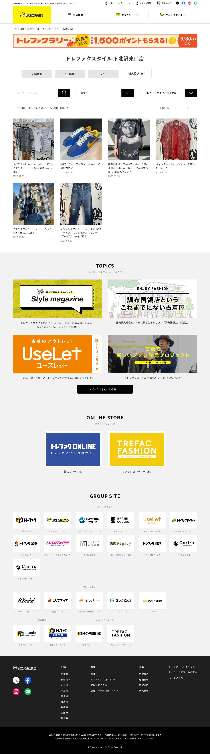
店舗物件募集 (70, 738)
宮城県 (64, 696)
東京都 (64, 674)
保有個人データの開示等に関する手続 (145, 734)
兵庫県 (64, 707)
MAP (103, 74)
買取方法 (144, 674)
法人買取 (144, 690)
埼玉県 (64, 685)
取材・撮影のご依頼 (133, 738)
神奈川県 (65, 679)
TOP (15, 28)
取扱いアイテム (99, 685)
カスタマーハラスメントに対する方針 (105, 738)
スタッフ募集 (145, 3)
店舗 (22, 28)
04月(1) (54, 108)
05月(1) (43, 108)
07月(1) (22, 108)
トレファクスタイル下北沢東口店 (58, 28)
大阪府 (64, 712)
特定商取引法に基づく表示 (116, 734)
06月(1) (32, 108)
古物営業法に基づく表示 (91, 734)
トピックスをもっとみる (102, 389)
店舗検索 (78, 14)
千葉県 (64, 690)
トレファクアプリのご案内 (183, 672)
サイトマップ (150, 738)
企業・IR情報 (54, 734)
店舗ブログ (166, 3)
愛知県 (64, 718)
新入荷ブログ (137, 73)
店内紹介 (70, 74)
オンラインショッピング (104, 679)
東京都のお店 (33, 28)
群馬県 (64, 701)
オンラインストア (175, 14)
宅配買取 (144, 685)
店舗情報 (37, 74)
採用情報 (58, 738)
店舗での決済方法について (105, 690)
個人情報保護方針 (70, 734)
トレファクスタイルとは (120, 3)
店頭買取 (144, 679)
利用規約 (83, 738)
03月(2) (64, 108)
